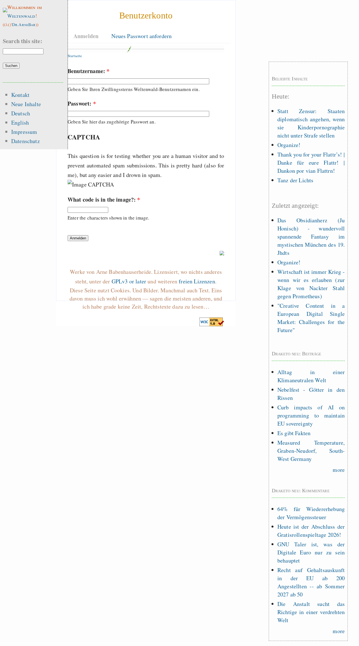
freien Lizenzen (197, 281)
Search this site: (22, 41)
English (20, 122)
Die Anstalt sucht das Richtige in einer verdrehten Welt (311, 612)
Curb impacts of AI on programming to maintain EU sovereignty (311, 415)
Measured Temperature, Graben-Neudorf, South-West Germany (311, 451)
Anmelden (85, 36)
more (339, 470)
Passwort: (82, 103)
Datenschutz (25, 141)
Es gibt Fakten (293, 433)
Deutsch (20, 113)
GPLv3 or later (129, 281)
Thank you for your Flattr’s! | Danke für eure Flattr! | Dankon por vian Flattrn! (311, 162)
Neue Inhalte (26, 104)
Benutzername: (88, 71)
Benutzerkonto (145, 15)
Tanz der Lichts (295, 180)
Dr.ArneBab (24, 24)
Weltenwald (21, 15)
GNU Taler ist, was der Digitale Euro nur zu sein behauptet (311, 552)
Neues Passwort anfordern (141, 36)
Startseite (75, 55)
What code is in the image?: (104, 199)
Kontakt (20, 95)
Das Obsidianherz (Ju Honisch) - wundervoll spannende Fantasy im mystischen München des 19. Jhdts (311, 236)
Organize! (288, 145)
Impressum (24, 132)
